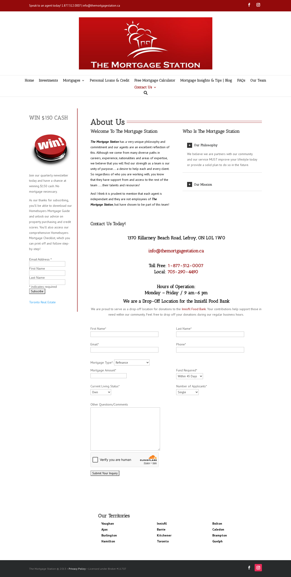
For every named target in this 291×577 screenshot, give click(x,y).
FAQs (241, 80)
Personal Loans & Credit (109, 80)
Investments (48, 80)
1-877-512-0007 (185, 265)
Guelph (217, 541)
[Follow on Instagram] (258, 4)
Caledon (218, 529)
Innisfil (162, 523)
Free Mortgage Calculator (154, 80)
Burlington (109, 535)
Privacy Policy (77, 568)
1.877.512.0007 (71, 6)
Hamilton (108, 541)
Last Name (37, 277)
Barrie (161, 529)
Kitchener (164, 535)
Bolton (217, 523)
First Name (37, 268)
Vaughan (107, 523)
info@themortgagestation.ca (101, 6)
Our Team (258, 80)
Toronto (163, 541)
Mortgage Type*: (102, 362)
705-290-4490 (183, 271)
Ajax (104, 529)
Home (29, 80)
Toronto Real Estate (42, 302)
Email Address (40, 259)
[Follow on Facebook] (249, 4)
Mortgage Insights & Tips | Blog (206, 80)
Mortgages (71, 80)
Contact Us (143, 87)
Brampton (219, 535)
